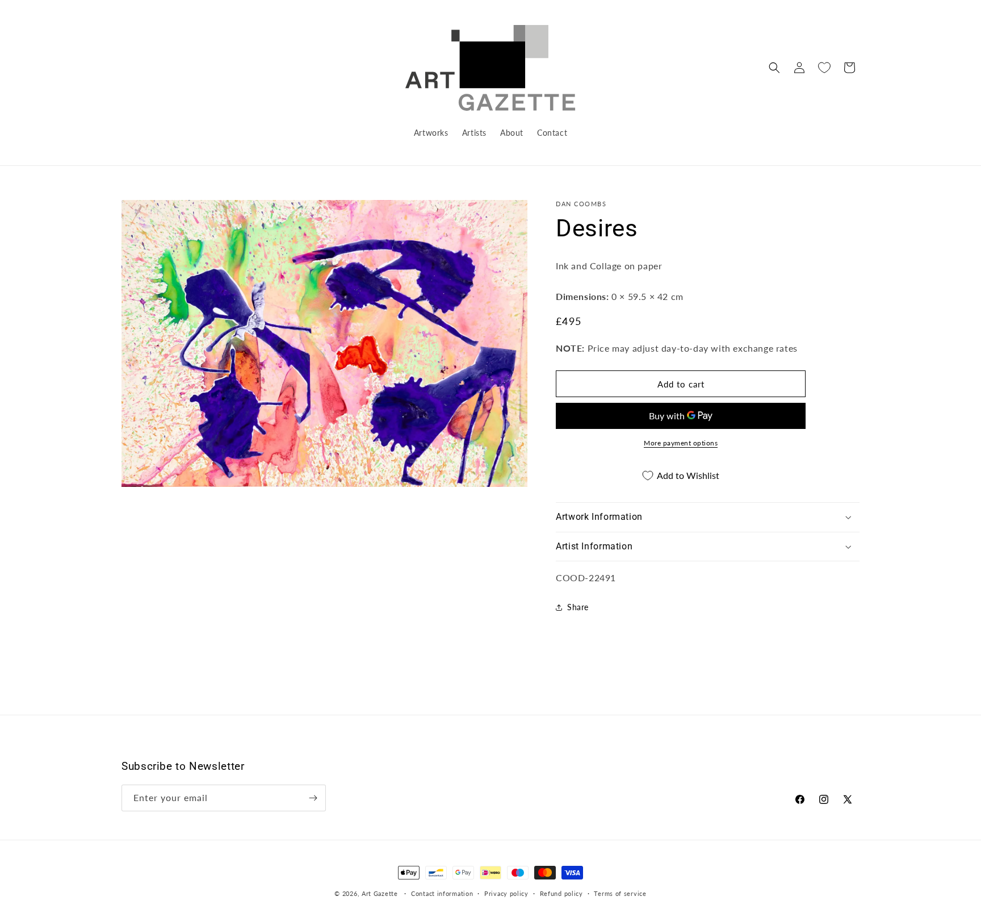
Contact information (442, 893)
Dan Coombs (581, 203)
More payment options (681, 443)
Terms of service (620, 893)
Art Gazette (380, 893)
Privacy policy (506, 893)
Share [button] (578, 607)
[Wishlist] (824, 67)
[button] (774, 67)
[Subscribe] (312, 798)
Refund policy (561, 893)
